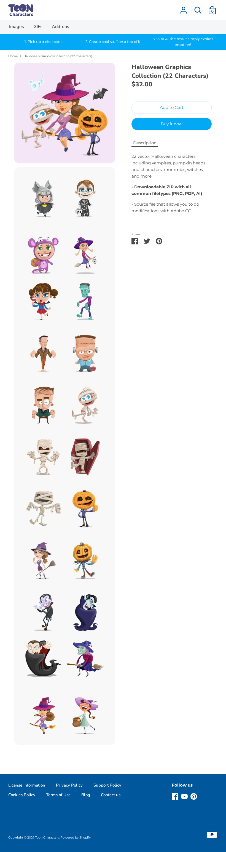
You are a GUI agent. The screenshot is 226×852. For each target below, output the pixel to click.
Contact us (110, 795)
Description (145, 142)
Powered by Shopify (75, 837)
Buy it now (171, 123)
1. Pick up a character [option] (43, 41)
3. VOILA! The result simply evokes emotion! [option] (183, 42)
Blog (85, 795)
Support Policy (107, 785)
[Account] (183, 7)
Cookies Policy (21, 795)
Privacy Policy (69, 785)
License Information (26, 785)
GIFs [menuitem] (37, 27)
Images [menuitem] (16, 27)
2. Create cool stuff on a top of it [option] (113, 41)
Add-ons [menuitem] (60, 27)
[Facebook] (175, 795)
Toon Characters (47, 837)
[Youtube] (184, 795)
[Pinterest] (193, 795)
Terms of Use (58, 795)
